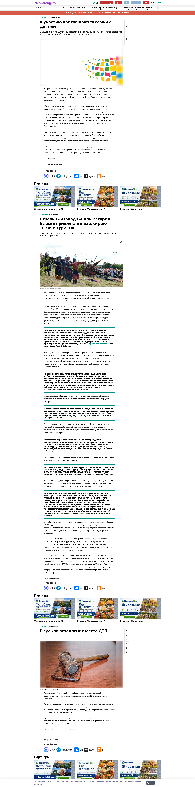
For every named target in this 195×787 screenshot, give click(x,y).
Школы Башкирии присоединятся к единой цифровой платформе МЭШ (105, 8)
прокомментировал (98, 343)
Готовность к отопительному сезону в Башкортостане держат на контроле (138, 8)
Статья (37, 7)
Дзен (118, 3)
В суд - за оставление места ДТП (73, 7)
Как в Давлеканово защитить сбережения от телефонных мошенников (97, 12)
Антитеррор (106, 3)
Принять (150, 783)
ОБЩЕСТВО (44, 17)
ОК (146, 3)
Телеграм (136, 3)
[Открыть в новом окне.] (49, 176)
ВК (126, 3)
